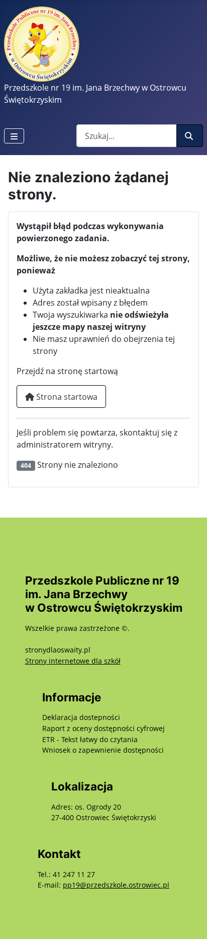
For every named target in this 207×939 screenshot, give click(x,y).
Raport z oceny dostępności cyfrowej (103, 728)
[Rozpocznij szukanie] (189, 135)
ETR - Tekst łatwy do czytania (90, 739)
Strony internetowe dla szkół (73, 661)
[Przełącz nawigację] (14, 135)
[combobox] (126, 135)
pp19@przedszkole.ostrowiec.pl (116, 885)
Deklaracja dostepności (81, 717)
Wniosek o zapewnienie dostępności (103, 750)
